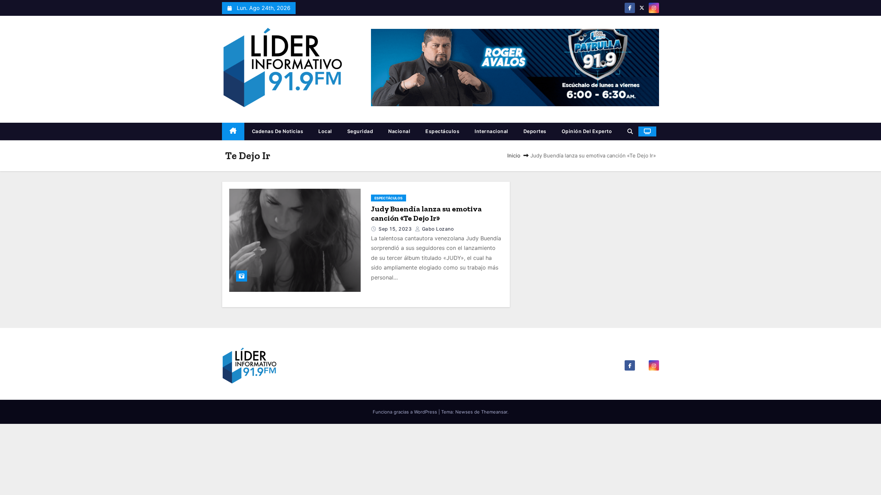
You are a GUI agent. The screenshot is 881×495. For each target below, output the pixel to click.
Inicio (513, 155)
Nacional (399, 131)
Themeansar (494, 412)
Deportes (534, 131)
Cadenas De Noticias (278, 131)
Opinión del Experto (587, 131)
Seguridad (360, 131)
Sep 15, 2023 (396, 229)
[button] (630, 131)
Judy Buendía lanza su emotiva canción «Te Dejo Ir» (426, 213)
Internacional (491, 131)
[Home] (233, 131)
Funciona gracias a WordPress (405, 412)
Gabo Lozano (437, 229)
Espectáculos (442, 131)
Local (325, 131)
